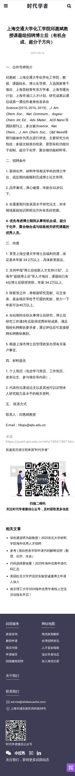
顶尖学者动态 (50, 654)
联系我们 (12, 691)
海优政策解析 (50, 634)
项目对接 (12, 647)
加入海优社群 (50, 661)
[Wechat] (10, 752)
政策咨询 (12, 634)
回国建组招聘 (14, 661)
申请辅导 (12, 654)
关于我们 (12, 676)
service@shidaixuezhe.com (28, 701)
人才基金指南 (50, 647)
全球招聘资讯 (50, 640)
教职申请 (12, 640)
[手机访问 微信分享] (71, 767)
